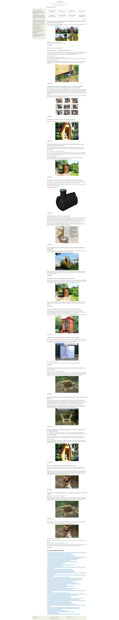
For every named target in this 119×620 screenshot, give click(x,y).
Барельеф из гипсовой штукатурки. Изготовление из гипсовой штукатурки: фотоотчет (63, 580)
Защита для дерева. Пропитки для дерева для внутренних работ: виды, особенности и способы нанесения (66, 600)
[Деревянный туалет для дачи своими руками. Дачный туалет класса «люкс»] (67, 531)
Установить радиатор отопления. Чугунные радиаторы (57, 587)
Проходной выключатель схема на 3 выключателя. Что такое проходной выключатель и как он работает (39, 21)
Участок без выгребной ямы (62, 16)
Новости (59, 5)
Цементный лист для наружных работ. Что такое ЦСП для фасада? (59, 589)
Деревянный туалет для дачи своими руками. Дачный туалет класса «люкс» (66, 522)
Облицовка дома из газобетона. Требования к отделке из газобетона (60, 602)
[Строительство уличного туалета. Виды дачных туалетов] (67, 131)
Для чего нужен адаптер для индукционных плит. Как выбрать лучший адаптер (61, 555)
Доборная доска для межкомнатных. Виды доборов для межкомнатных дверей (61, 588)
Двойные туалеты (82, 11)
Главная (55, 5)
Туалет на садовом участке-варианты (82, 16)
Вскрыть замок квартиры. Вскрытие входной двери (57, 562)
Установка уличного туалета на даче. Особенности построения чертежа (64, 180)
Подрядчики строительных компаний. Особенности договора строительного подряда (62, 561)
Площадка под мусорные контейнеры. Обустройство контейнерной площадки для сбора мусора (64, 558)
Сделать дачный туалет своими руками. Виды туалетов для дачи (63, 337)
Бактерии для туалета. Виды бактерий (54, 609)
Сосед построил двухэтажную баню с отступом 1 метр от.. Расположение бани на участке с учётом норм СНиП (67, 552)
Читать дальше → (49, 83)
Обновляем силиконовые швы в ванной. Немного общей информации (38, 31)
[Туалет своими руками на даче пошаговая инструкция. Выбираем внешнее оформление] (67, 261)
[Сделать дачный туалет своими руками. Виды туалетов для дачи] (67, 351)
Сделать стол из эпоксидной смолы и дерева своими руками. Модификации (61, 586)
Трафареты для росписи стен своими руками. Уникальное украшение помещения (62, 603)
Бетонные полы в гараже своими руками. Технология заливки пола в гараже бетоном (62, 559)
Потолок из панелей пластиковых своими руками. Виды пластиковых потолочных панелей (63, 614)
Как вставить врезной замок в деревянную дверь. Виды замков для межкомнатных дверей (63, 583)
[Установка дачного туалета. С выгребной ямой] (67, 234)
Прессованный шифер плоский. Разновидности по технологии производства (61, 571)
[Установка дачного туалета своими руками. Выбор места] (67, 292)
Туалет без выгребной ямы (72, 16)
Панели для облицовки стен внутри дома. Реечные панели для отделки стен (61, 611)
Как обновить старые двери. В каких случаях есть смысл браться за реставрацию (62, 582)
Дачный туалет (71, 11)
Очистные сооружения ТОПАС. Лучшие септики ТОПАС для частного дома (61, 570)
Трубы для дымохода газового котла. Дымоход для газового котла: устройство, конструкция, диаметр (65, 598)
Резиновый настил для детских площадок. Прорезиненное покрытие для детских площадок (64, 599)
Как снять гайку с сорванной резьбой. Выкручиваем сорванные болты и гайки (39, 12)
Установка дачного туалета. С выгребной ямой (58, 216)
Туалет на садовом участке (52, 11)
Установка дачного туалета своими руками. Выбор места (61, 278)
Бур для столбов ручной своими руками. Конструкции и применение (60, 596)
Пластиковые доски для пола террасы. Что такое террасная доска (59, 601)
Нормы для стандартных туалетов (52, 16)
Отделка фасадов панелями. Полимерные (55, 563)
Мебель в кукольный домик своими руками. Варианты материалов (59, 597)
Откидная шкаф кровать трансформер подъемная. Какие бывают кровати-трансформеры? (64, 608)
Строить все (59, 2)
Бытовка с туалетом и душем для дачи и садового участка (61, 465)
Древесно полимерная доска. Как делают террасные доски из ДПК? (59, 553)
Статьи (63, 5)
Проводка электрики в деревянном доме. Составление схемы (59, 592)
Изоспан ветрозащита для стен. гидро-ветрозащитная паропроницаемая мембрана (38, 27)
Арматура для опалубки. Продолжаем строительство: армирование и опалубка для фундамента (64, 579)
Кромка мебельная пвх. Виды (53, 612)
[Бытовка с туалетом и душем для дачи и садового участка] (67, 481)
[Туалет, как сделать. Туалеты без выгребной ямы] (67, 73)
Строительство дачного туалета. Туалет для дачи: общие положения (64, 309)
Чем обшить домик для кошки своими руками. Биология (57, 610)
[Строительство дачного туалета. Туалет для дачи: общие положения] (67, 324)
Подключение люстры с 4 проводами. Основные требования (58, 577)
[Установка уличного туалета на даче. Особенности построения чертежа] (67, 200)
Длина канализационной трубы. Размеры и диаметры (57, 584)
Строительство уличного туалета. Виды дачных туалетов (61, 119)
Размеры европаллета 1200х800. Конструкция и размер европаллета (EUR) (61, 564)
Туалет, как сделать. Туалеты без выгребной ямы (59, 50)
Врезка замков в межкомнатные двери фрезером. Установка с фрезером (60, 554)
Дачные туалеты (62, 11)
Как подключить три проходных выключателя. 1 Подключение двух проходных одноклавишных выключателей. (67, 557)
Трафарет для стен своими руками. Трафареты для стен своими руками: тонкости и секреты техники (65, 578)
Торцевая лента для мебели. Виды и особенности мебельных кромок (60, 569)
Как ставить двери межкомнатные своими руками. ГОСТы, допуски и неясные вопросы (38, 35)
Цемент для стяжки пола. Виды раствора (55, 565)
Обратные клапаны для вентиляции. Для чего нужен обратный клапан (60, 581)
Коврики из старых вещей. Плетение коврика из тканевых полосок (59, 560)
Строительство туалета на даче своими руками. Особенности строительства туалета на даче (64, 607)
